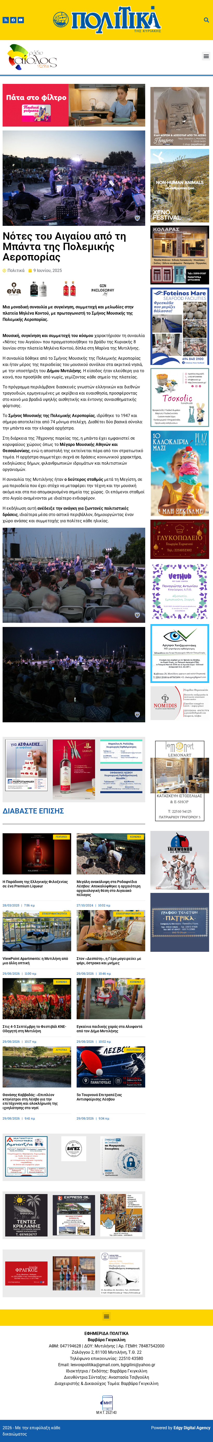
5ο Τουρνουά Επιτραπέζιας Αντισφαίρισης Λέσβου (99, 1097)
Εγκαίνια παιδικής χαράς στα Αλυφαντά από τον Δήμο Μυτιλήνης (109, 1028)
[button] (206, 56)
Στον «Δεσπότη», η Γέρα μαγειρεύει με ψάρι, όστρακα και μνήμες (109, 960)
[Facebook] (13, 20)
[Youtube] (21, 20)
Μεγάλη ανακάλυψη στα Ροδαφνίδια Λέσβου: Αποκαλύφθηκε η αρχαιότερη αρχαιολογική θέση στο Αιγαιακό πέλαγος (109, 888)
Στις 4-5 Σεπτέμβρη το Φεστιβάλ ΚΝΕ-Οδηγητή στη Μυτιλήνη (34, 1028)
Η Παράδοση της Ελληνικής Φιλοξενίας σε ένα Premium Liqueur (35, 884)
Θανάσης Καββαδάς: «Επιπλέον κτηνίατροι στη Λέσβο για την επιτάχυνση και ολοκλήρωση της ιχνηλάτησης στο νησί (30, 1101)
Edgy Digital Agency (192, 1427)
